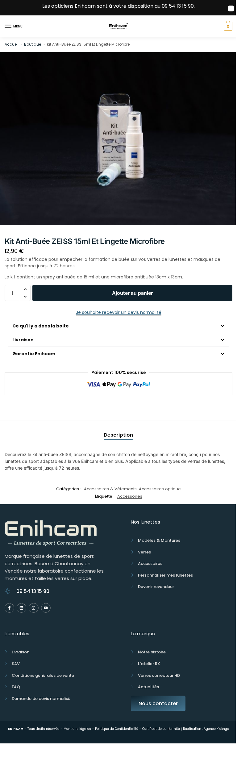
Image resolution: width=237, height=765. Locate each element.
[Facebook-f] (9, 608)
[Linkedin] (21, 608)
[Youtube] (46, 608)
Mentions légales (77, 728)
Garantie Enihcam (33, 354)
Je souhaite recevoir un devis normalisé (118, 312)
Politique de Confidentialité (116, 728)
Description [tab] (118, 435)
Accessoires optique (160, 489)
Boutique (32, 44)
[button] (25, 289)
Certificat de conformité (161, 728)
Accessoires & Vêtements (110, 489)
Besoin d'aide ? (118, 407)
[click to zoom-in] (118, 138)
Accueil (12, 44)
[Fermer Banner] (231, 8)
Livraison (23, 340)
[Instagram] (33, 608)
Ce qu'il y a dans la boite (40, 326)
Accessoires (129, 496)
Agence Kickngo (216, 728)
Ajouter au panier (132, 293)
